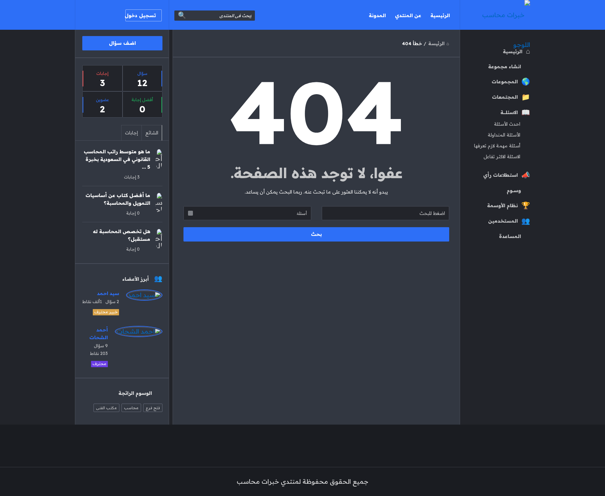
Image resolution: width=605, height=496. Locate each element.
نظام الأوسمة (502, 205)
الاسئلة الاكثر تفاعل (502, 156)
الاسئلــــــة (509, 112)
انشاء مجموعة (504, 66)
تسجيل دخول (140, 15)
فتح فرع (153, 407)
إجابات (131, 132)
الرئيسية (440, 15)
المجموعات (505, 81)
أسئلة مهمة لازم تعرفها (497, 145)
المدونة (377, 15)
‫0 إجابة (133, 213)
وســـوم (514, 190)
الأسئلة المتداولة (504, 135)
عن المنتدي (408, 15)
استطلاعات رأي (500, 175)
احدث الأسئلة (507, 124)
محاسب (131, 407)
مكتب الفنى (106, 407)
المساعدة (510, 236)
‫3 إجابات (132, 177)
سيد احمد (108, 293)
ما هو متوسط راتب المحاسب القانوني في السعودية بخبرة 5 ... (117, 159)
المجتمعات (505, 97)
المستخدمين (503, 221)
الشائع (151, 132)
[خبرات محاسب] (495, 15)
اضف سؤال (122, 43)
